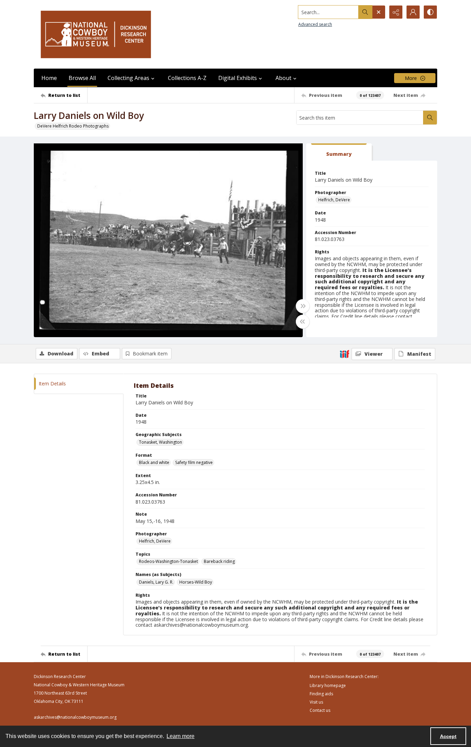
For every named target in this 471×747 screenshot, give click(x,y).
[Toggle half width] (303, 322)
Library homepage (328, 685)
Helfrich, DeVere (334, 200)
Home (49, 78)
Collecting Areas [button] (128, 78)
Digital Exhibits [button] (237, 78)
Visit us (316, 702)
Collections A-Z (187, 78)
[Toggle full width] (303, 306)
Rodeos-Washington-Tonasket (168, 561)
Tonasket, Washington (160, 442)
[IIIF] (344, 354)
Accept (448, 736)
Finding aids (321, 694)
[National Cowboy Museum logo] (96, 34)
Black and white (154, 462)
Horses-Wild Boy (195, 582)
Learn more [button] (180, 736)
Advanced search (315, 24)
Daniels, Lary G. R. (156, 582)
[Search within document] (430, 117)
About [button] (283, 78)
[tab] (339, 152)
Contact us (320, 710)
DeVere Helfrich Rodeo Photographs (73, 126)
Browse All (82, 78)
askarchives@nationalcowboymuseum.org (75, 717)
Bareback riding (219, 561)
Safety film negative (194, 462)
